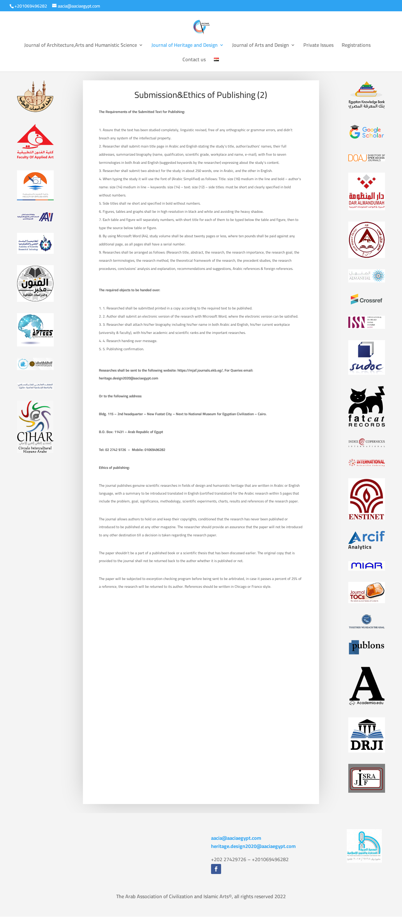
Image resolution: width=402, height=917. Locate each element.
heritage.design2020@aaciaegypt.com (253, 846)
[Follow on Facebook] (216, 869)
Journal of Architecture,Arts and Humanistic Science (80, 46)
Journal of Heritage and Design (184, 46)
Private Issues (318, 46)
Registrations (356, 46)
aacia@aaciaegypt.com (236, 838)
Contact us (194, 60)
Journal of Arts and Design (260, 46)
